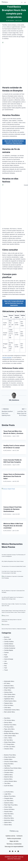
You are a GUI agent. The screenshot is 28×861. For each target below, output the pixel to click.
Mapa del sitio (14, 841)
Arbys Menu (7, 690)
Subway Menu (8, 692)
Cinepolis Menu (8, 798)
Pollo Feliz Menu (8, 813)
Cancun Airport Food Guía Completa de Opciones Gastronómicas (12, 509)
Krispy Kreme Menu (9, 757)
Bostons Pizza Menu (10, 755)
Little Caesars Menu (10, 735)
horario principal (6, 357)
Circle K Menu (8, 807)
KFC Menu (7, 683)
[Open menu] (25, 2)
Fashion (6, 652)
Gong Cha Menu (8, 763)
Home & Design (8, 659)
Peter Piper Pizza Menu (11, 805)
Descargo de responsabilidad (14, 846)
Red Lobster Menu (9, 712)
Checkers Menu (8, 748)
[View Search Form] (22, 2)
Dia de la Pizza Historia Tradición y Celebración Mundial (14, 628)
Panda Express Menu (10, 701)
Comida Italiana (8, 643)
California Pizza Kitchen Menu (12, 768)
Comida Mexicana (9, 646)
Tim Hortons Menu (9, 720)
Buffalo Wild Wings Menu (11, 733)
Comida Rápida (8, 650)
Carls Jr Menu (8, 738)
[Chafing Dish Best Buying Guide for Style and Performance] (5, 617)
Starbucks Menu (9, 685)
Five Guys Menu (8, 727)
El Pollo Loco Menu (9, 746)
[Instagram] (18, 851)
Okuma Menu (8, 824)
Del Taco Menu (8, 740)
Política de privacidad (14, 838)
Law (5, 661)
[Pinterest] (12, 851)
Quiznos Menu (8, 779)
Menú (5, 663)
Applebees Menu (9, 698)
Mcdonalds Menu (9, 681)
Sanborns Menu (8, 802)
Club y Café (7, 639)
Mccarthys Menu (9, 818)
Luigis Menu (7, 794)
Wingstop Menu (8, 731)
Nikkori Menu (8, 816)
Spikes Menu (8, 822)
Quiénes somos (10, 836)
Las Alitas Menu (8, 800)
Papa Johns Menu (9, 729)
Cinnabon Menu (8, 772)
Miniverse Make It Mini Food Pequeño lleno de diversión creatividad (13, 526)
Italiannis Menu (8, 777)
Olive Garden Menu (9, 694)
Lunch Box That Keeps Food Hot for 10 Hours (21, 412)
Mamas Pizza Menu (9, 796)
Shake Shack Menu (9, 742)
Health (6, 657)
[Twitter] (15, 851)
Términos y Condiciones (14, 844)
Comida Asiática (9, 641)
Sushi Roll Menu (8, 770)
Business (6, 637)
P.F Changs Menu (9, 744)
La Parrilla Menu (8, 792)
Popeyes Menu (8, 703)
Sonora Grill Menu (9, 809)
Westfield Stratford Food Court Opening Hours (7, 412)
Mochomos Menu (9, 820)
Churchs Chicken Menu (10, 761)
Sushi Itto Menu (8, 785)
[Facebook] (10, 851)
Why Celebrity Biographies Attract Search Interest (13, 561)
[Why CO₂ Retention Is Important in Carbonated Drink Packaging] (12, 583)
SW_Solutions (11, 20)
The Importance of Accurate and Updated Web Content (14, 566)
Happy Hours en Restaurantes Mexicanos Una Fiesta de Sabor (13, 476)
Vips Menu (7, 766)
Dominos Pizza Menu (10, 724)
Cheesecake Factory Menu (12, 709)
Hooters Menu (8, 759)
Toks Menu (7, 783)
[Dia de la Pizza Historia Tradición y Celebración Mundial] (5, 626)
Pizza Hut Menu (8, 705)
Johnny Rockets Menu (10, 781)
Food (5, 654)
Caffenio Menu (8, 774)
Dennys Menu (8, 722)
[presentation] (14, 496)
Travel (6, 670)
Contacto (19, 836)
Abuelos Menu (8, 811)
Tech (5, 668)
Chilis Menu (7, 707)
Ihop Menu (7, 718)
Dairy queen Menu (9, 696)
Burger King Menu (9, 688)
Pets (5, 665)
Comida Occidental (9, 648)
